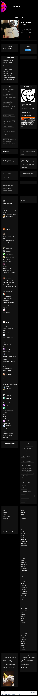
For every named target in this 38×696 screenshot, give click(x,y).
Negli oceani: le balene (7, 261)
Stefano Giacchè (6, 139)
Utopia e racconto (6, 275)
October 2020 (23, 635)
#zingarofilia (5, 104)
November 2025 (24, 525)
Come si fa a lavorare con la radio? (9, 316)
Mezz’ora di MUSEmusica (7, 259)
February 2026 (24, 520)
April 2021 (23, 624)
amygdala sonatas (10, 104)
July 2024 (22, 554)
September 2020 (24, 637)
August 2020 (23, 639)
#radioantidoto (10, 100)
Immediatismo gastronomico (8, 318)
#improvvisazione (8, 91)
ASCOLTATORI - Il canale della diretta (9, 191)
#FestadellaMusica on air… (8, 368)
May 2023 (23, 581)
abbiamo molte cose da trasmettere (9, 214)
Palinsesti (5, 522)
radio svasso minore (9, 131)
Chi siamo (5, 512)
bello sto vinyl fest (6, 206)
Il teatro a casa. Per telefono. (8, 380)
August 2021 (23, 616)
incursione (22, 20)
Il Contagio (5, 412)
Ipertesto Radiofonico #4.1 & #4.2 (9, 219)
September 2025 (24, 529)
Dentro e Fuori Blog (12, 106)
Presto (4, 524)
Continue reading (25, 37)
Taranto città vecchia (7, 270)
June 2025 (23, 533)
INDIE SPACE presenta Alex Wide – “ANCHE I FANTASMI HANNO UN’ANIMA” (9, 358)
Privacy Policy (5, 525)
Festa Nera (5, 416)
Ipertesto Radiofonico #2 (7, 223)
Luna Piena (5, 324)
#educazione (12, 89)
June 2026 (23, 512)
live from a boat (6, 71)
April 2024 (23, 560)
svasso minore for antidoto (7, 141)
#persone (10, 97)
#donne (9, 89)
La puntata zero (6, 284)
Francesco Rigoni (9, 109)
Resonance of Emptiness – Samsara (9, 400)
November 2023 (24, 570)
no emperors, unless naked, (8, 67)
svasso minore (13, 139)
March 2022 (23, 603)
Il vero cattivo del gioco (7, 75)
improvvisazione (5, 115)
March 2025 (23, 539)
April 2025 (23, 537)
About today (5, 208)
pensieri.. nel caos (6, 231)
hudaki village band (11, 113)
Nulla (4, 346)
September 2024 (24, 551)
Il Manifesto (5, 418)
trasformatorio (13, 143)
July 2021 (22, 618)
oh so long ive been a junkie (8, 60)
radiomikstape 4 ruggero (7, 73)
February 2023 (24, 587)
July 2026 (22, 510)
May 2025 (23, 535)
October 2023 (23, 572)
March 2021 (23, 626)
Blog (4, 510)
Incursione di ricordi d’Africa (8, 393)
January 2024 (23, 566)
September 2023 (24, 574)
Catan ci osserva (6, 300)
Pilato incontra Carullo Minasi (8, 282)
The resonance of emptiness (8, 402)
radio (4, 123)
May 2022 (23, 599)
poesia (14, 121)
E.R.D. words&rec (6, 342)
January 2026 (23, 522)
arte (14, 104)
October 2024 (23, 549)
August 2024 (23, 552)
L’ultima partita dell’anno (7, 296)
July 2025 (22, 531)
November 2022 (24, 593)
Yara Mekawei (22, 126)
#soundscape (6, 102)
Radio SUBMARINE (6, 423)
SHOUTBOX (28, 49)
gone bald (11, 111)
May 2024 (23, 558)
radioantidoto (5, 128)
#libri (10, 94)
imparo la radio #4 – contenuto (9, 226)
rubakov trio (5, 137)
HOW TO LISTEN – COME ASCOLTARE (9, 520)
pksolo (26, 475)
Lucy (4, 414)
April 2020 (23, 647)
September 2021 (24, 614)
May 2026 (23, 514)
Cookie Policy (20, 694)
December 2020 (24, 631)
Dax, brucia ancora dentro (8, 410)
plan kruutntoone (7, 121)
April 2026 (23, 516)
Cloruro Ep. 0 (5, 378)
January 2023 (23, 589)
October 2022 (23, 595)
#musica (6, 97)
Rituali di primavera (6, 312)
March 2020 (23, 649)
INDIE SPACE (10, 115)
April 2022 (23, 601)
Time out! (4, 238)
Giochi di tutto (5, 111)
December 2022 (24, 591)
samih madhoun (10, 137)
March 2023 (23, 585)
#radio (4, 100)
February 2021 (24, 628)
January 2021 (23, 629)
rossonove (11, 134)
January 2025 (23, 543)
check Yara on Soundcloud (26, 115)
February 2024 (24, 564)
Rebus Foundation (6, 386)
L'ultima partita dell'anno (7, 65)
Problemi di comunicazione (8, 328)
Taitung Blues (5, 319)
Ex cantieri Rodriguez (7, 266)
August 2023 (23, 576)
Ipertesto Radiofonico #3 (7, 221)
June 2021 (23, 620)
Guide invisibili (5, 376)
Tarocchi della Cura (6, 143)
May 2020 (23, 645)
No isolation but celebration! (8, 236)
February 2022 (24, 604)
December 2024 (24, 545)
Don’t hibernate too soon (7, 244)
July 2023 (22, 577)
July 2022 (22, 597)
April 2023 (23, 583)
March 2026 (23, 518)
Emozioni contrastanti (7, 332)
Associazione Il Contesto (6, 106)
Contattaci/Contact (6, 516)
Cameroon (26, 126)
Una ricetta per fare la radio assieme (10, 531)
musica (23, 475)
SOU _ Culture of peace (7, 268)
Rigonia (27, 26)
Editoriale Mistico (6, 518)
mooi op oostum (12, 117)
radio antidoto (8, 126)
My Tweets (23, 200)
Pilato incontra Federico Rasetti (9, 280)
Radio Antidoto (14, 6)
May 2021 (23, 622)
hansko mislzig (5, 113)
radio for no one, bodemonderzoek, (9, 77)
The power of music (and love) (8, 245)
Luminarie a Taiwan (6, 351)
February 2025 (24, 541)
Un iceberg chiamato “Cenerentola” (9, 391)
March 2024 (23, 562)
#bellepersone (5, 89)
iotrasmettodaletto (6, 117)
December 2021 (24, 608)
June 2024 (23, 556)
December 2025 (24, 524)
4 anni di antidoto (6, 314)
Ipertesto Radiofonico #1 (7, 224)
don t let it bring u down (7, 69)
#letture (6, 94)
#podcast (14, 97)
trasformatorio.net (6, 177)
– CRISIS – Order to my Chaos (8, 340)
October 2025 (23, 527)
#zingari (12, 102)
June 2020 (23, 643)
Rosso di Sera (5, 326)
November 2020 (24, 633)
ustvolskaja (4, 145)
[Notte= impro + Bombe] (10, 29)
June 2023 (23, 579)
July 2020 (22, 641)
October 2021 (23, 612)
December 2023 (24, 568)
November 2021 (24, 610)
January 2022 (23, 606)
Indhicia (4, 330)
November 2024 (24, 547)
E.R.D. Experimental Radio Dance (9, 344)
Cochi (5, 514)
